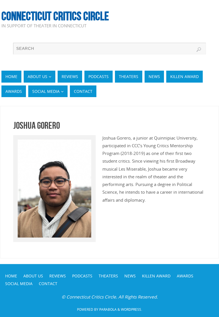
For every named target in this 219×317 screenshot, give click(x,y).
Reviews (57, 276)
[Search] (199, 49)
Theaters (108, 276)
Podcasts (82, 276)
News (130, 276)
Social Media (19, 283)
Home (11, 276)
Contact (48, 283)
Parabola (108, 309)
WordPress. (131, 309)
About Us (33, 276)
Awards (185, 276)
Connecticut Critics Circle (55, 16)
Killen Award (156, 276)
